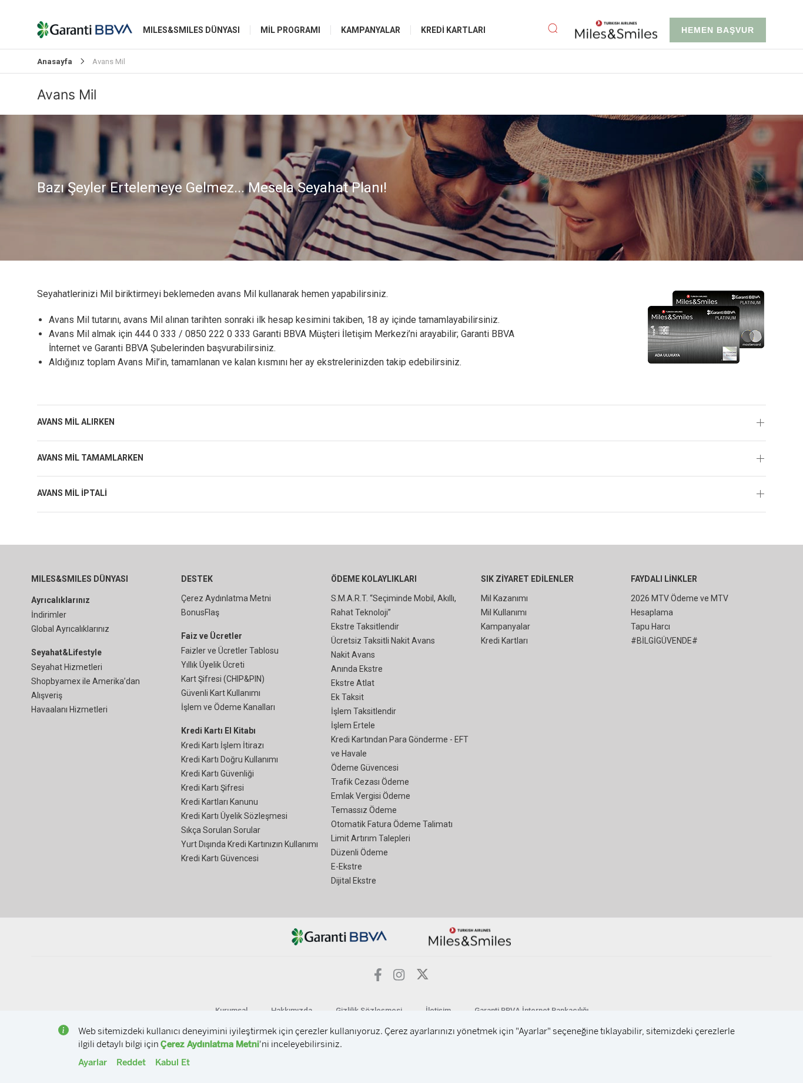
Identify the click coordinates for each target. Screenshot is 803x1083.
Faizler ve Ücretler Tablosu (230, 650)
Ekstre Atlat (352, 683)
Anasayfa (54, 61)
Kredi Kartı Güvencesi (220, 858)
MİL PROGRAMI (290, 30)
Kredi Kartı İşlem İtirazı (222, 745)
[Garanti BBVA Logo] (339, 936)
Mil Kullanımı (504, 612)
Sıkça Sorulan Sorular (220, 830)
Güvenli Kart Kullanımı (220, 693)
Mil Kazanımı (504, 598)
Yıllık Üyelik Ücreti (213, 664)
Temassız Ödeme (364, 810)
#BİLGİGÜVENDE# (664, 640)
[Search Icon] (561, 30)
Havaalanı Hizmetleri (69, 709)
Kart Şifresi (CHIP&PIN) (223, 679)
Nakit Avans (353, 654)
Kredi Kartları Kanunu (219, 802)
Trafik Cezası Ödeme (370, 782)
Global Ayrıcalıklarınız (70, 629)
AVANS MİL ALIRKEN (76, 421)
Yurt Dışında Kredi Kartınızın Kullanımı (249, 844)
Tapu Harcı (650, 626)
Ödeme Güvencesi (365, 767)
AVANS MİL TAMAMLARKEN (90, 457)
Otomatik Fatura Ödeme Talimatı (392, 824)
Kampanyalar (505, 626)
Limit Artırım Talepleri (370, 838)
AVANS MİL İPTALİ (72, 493)
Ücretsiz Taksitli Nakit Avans (383, 640)
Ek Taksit (347, 697)
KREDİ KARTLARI (453, 30)
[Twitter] (423, 977)
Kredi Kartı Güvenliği (217, 773)
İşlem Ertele (353, 725)
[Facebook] (378, 978)
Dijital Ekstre (353, 880)
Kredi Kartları (504, 640)
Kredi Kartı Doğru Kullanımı (229, 759)
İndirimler (48, 614)
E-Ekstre (346, 866)
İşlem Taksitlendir (363, 711)
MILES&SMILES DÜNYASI (191, 30)
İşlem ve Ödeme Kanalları (228, 707)
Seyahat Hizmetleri (66, 667)
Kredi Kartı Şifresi (212, 787)
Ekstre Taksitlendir (365, 626)
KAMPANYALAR (370, 30)
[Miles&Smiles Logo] (470, 936)
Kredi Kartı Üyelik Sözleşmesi (234, 816)
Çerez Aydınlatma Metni (226, 598)
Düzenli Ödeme (359, 852)
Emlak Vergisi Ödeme (370, 796)
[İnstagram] (399, 977)
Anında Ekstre (357, 669)
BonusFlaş (200, 612)
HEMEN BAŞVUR (717, 30)
